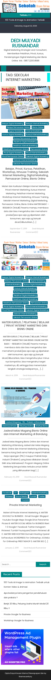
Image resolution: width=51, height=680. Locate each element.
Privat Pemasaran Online (12, 156)
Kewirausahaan (10, 426)
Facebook (7, 492)
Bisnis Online (37, 127)
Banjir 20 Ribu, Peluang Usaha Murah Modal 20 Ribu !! (26, 606)
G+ (15, 492)
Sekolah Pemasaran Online (25, 163)
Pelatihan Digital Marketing (25, 142)
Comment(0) (32, 232)
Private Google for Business (17, 614)
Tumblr (33, 496)
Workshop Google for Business (19, 620)
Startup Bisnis (42, 426)
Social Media (21, 496)
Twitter (42, 496)
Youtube (25, 500)
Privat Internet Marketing (36, 152)
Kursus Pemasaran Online (25, 138)
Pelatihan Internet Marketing (25, 145)
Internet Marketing (34, 131)
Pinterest (9, 496)
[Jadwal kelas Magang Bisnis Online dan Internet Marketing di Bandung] (25, 402)
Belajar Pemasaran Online (18, 127)
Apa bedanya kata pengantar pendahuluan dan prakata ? (25, 595)
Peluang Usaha (26, 426)
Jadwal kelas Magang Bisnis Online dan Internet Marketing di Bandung (25, 432)
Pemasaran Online (39, 149)
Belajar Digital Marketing (12, 123)
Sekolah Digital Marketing (37, 156)
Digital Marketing (16, 131)
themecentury (25, 676)
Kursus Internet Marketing (37, 134)
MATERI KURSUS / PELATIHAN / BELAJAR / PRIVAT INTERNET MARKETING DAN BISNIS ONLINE (25, 326)
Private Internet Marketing (25, 505)
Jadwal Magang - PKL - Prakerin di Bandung (25, 422)
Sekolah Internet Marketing (25, 160)
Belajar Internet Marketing (37, 123)
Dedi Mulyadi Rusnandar (25, 43)
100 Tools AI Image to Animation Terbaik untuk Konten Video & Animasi (26, 584)
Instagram (24, 492)
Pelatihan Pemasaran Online (15, 149)
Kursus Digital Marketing (13, 134)
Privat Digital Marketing (13, 152)
